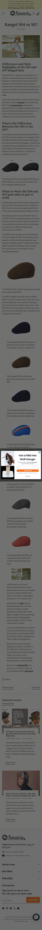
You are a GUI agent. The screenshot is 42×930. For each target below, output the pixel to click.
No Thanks (27, 476)
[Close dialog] (39, 452)
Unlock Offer (28, 470)
